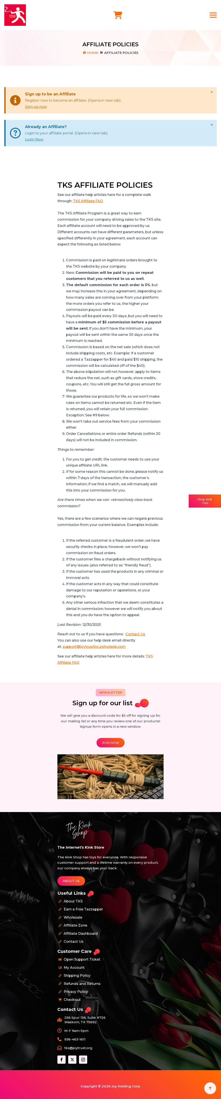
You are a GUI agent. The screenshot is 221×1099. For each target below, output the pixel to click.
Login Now (34, 139)
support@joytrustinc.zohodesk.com (94, 647)
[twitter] (72, 1060)
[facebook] (61, 1060)
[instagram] (83, 1060)
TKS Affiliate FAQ (88, 201)
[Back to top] (210, 1088)
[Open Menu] (213, 15)
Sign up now (36, 107)
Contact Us (135, 634)
